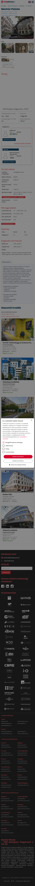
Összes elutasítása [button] (18, 461)
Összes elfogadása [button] (18, 456)
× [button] (31, 420)
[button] (17, 465)
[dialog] (17, 443)
